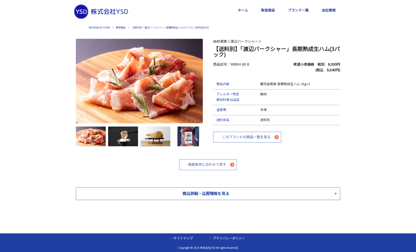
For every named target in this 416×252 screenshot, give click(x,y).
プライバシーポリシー (229, 238)
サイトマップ (183, 238)
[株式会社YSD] (101, 16)
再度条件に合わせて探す (207, 165)
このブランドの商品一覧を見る (246, 137)
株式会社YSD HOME (99, 27)
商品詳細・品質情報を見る (205, 193)
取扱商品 (120, 27)
